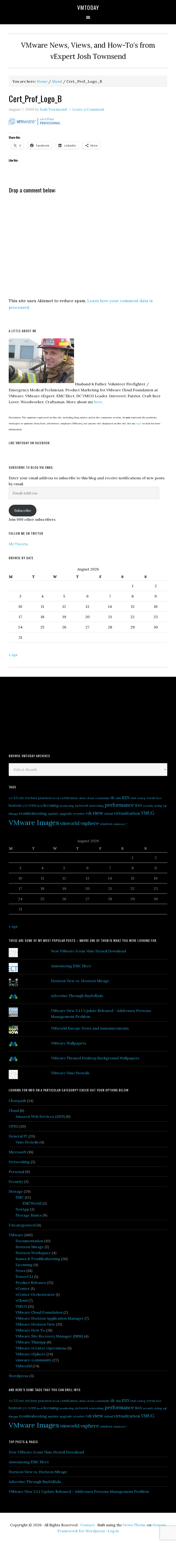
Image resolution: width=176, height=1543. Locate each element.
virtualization (127, 813)
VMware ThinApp (31, 1342)
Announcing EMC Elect (71, 966)
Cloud (14, 1110)
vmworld (70, 823)
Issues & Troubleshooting (38, 1258)
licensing (51, 805)
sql (165, 805)
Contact (87, 1525)
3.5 (11, 798)
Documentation (29, 1241)
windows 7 (120, 824)
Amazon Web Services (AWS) (40, 1116)
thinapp (13, 813)
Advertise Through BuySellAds (77, 995)
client (82, 798)
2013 (27, 798)
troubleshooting (33, 813)
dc (112, 797)
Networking (19, 1161)
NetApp (22, 1209)
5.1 (15, 797)
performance (119, 805)
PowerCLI (24, 1276)
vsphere (89, 823)
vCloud (22, 1300)
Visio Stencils (27, 1142)
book (56, 798)
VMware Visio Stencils (70, 1073)
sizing (158, 805)
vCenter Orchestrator (35, 1294)
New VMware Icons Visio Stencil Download (88, 951)
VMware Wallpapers (68, 1043)
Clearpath (17, 1100)
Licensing (24, 1264)
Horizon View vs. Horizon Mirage (80, 980)
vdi (89, 813)
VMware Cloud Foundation (39, 1312)
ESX (125, 797)
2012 (21, 798)
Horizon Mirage (30, 1246)
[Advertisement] (43, 714)
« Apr (13, 654)
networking (96, 805)
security (148, 805)
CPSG (13, 1126)
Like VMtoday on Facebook (29, 442)
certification (69, 798)
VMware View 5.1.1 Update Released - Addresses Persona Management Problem (79, 1491)
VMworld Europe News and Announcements (90, 1028)
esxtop (141, 798)
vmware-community (34, 1360)
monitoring (66, 805)
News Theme (134, 1525)
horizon (15, 805)
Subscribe (22, 510)
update (53, 813)
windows (106, 824)
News (20, 1270)
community (102, 798)
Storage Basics (29, 1215)
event (151, 798)
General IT (18, 1136)
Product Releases (31, 1282)
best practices (41, 798)
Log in (113, 1531)
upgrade (66, 813)
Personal (16, 1171)
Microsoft (17, 1152)
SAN (138, 805)
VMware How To (30, 1330)
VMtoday (88, 7)
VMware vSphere (30, 1354)
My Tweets (18, 544)
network (81, 805)
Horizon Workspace (33, 1252)
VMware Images (34, 822)
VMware (16, 1235)
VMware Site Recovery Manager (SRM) (49, 1336)
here (98, 402)
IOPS (32, 806)
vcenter (79, 813)
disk (118, 798)
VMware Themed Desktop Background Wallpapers (95, 1058)
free (159, 798)
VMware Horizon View (35, 1324)
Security (16, 1181)
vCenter (23, 1288)
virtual (108, 814)
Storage (16, 1191)
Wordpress (18, 1375)
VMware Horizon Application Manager (50, 1318)
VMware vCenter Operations (41, 1348)
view (98, 813)
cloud (90, 798)
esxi (133, 798)
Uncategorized (22, 1225)
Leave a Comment (88, 109)
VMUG (147, 813)
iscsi (40, 805)
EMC (20, 1197)
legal (138, 423)
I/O (25, 805)
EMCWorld (31, 1203)
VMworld (24, 1366)
